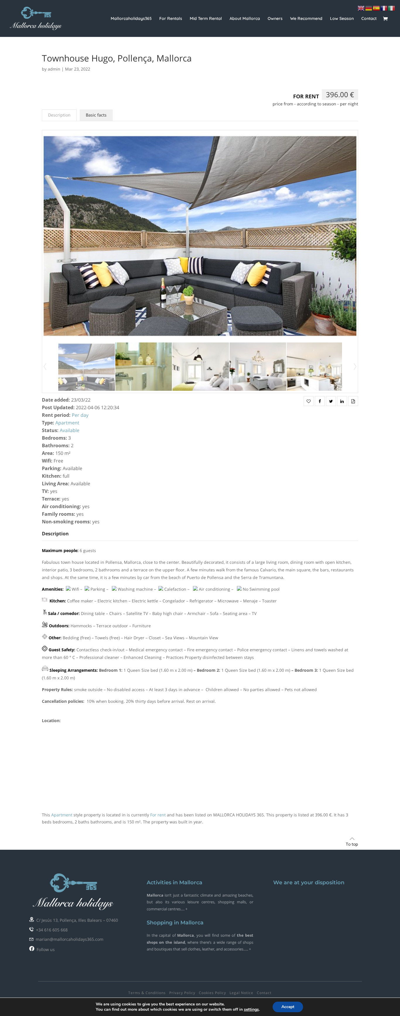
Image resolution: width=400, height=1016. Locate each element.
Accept (287, 1007)
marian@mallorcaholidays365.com (68, 939)
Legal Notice (241, 992)
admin (54, 69)
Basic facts (96, 115)
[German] (369, 8)
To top (352, 844)
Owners (275, 18)
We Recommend (306, 18)
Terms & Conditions (147, 992)
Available (69, 430)
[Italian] (392, 8)
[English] (361, 8)
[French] (384, 8)
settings (251, 1009)
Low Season (342, 18)
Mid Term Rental (206, 18)
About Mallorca (245, 18)
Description (59, 115)
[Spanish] (376, 8)
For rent (306, 96)
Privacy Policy (182, 992)
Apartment (67, 422)
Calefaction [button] (175, 589)
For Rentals (170, 18)
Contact (369, 18)
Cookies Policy (212, 992)
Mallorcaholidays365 (131, 18)
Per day (80, 415)
